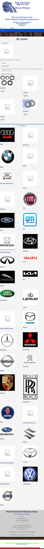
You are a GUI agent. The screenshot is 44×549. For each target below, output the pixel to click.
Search (12, 28)
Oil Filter (19, 59)
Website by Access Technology (22, 544)
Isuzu (12, 59)
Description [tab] (3, 62)
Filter (16, 59)
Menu (3, 30)
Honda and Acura (7, 59)
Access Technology (22, 543)
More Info (2, 91)
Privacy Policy (36, 543)
